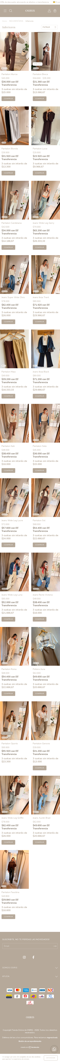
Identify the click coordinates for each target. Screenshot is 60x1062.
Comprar (8, 99)
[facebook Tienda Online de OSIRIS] (33, 957)
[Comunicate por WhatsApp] (54, 1049)
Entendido (50, 1058)
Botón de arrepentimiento (30, 1041)
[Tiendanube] (30, 1047)
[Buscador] (10, 11)
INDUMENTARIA (16, 21)
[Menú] (5, 11)
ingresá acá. (52, 1037)
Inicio (4, 21)
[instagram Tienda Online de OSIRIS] (24, 957)
